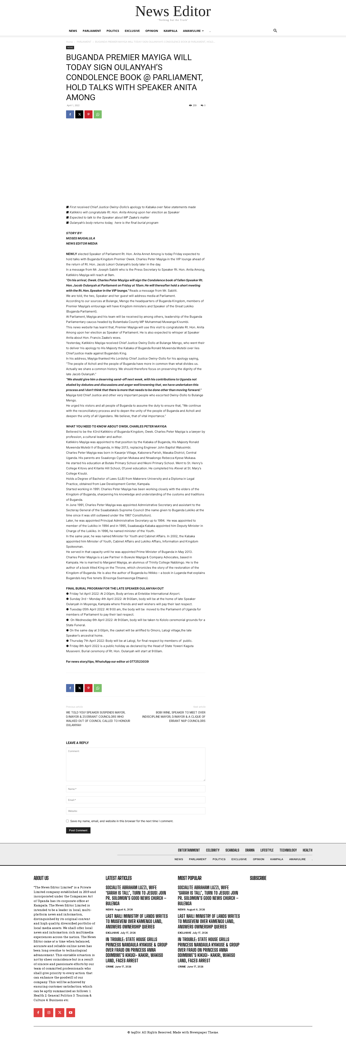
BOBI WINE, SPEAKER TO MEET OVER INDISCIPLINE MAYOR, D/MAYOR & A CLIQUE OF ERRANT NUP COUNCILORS (173, 717)
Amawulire (192, 31)
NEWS (73, 31)
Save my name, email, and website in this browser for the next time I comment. (121, 821)
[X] (79, 114)
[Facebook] (70, 114)
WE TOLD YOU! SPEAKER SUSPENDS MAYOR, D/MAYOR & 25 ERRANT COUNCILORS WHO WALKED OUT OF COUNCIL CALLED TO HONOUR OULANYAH (98, 719)
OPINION (151, 31)
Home (69, 41)
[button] (275, 31)
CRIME (110, 966)
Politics (113, 31)
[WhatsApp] (98, 114)
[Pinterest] (88, 114)
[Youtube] (70, 1012)
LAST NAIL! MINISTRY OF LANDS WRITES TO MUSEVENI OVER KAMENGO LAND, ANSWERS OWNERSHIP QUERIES (137, 921)
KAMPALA (170, 31)
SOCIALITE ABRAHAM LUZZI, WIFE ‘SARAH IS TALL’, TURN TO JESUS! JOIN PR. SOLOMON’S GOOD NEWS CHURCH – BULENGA (136, 895)
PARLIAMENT (92, 31)
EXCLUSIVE (132, 31)
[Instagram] (48, 1012)
